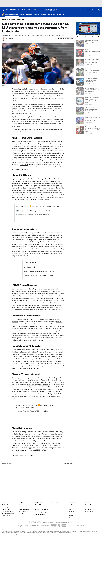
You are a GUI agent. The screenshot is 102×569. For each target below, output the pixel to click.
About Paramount (24, 509)
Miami (41, 242)
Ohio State (54, 117)
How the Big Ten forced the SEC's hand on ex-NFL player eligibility (92, 61)
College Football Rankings (8, 19)
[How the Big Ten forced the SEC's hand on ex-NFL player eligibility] (80, 62)
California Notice (40, 514)
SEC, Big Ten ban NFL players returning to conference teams (91, 80)
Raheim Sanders (25, 144)
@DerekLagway (36, 206)
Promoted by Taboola (68, 463)
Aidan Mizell (41, 195)
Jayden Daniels (57, 289)
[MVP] (64, 525)
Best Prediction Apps (8, 513)
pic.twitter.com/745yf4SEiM (44, 211)
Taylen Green (24, 165)
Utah (31, 148)
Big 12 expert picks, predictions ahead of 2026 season (92, 51)
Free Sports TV (6, 509)
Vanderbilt (23, 242)
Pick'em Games (6, 505)
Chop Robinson (27, 359)
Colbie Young (34, 242)
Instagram (71, 509)
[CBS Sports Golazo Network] (64, 522)
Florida (15, 175)
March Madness (6, 516)
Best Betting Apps (7, 511)
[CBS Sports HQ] (48, 522)
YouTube (71, 505)
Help (53, 505)
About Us (21, 505)
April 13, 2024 (45, 214)
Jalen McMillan (44, 385)
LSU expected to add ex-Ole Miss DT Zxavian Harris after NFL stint (92, 109)
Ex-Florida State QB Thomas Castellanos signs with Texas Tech (92, 89)
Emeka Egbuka (21, 333)
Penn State (17, 346)
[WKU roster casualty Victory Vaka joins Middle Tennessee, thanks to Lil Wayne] (80, 130)
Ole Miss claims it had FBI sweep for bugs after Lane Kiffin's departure (92, 119)
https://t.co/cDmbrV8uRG (26, 211)
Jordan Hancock (33, 315)
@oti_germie (44, 405)
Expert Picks (20, 19)
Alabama (59, 322)
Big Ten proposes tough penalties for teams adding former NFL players (92, 100)
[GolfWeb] (80, 525)
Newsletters (88, 507)
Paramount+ (22, 511)
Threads (71, 516)
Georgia (14, 119)
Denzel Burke (46, 319)
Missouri (40, 233)
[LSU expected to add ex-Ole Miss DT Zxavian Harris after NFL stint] (80, 111)
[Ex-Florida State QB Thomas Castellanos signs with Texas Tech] (80, 91)
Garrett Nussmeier (28, 285)
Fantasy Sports (6, 507)
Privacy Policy (39, 507)
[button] (64, 14)
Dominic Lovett (31, 229)
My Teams (88, 509)
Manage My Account (91, 505)
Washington (55, 378)
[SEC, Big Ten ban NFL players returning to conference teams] (80, 82)
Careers (21, 507)
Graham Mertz (47, 179)
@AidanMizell (55, 206)
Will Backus (10, 38)
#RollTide (52, 405)
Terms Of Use (39, 505)
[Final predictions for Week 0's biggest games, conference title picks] (80, 72)
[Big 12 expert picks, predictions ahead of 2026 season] (80, 53)
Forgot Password (90, 511)
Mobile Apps (5, 518)
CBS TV (21, 513)
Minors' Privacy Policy (41, 509)
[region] (88, 28)
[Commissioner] (55, 525)
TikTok (70, 507)
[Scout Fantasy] (72, 525)
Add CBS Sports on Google (66, 38)
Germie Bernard (32, 374)
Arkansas (16, 137)
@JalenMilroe (33, 405)
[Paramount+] (45, 525)
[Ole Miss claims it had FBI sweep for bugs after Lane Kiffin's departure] (80, 120)
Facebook (71, 511)
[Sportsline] (34, 525)
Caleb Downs (25, 324)
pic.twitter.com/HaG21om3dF (44, 272)
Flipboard (71, 518)
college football (22, 89)
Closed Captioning (40, 512)
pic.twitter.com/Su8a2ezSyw (24, 407)
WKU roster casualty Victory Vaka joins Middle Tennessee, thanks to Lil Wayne (92, 129)
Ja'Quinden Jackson (33, 137)
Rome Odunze (31, 385)
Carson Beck (26, 256)
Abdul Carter (35, 346)
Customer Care (56, 507)
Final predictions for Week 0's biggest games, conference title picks (92, 70)
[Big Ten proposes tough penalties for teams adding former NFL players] (80, 101)
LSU (14, 285)
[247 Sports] (23, 525)
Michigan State (29, 378)
